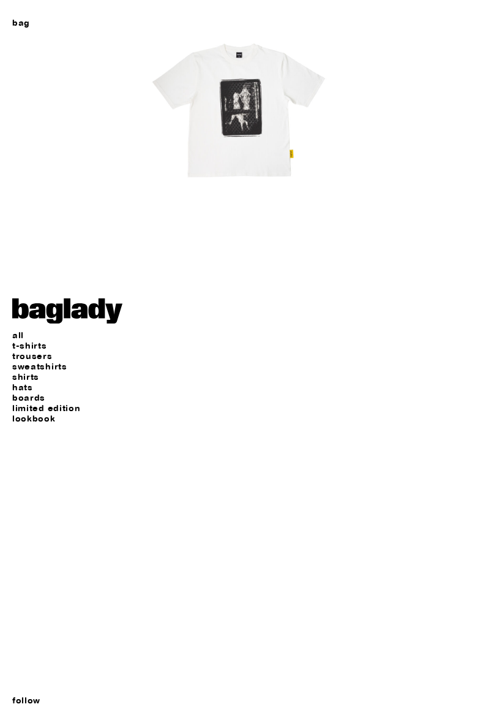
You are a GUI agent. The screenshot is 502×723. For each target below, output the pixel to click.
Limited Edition (46, 408)
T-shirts (29, 345)
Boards (28, 398)
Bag (21, 23)
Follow (26, 700)
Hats (22, 387)
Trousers (32, 356)
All (18, 335)
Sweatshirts (39, 366)
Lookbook (34, 418)
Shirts (25, 377)
